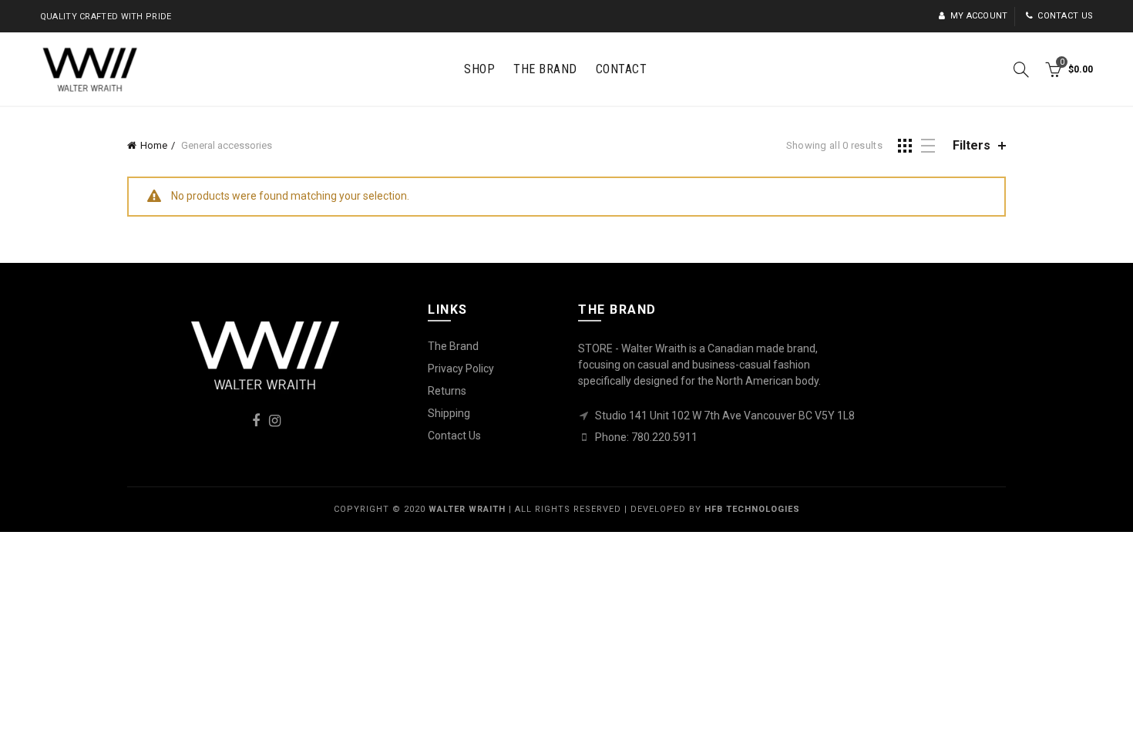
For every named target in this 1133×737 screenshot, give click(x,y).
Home (153, 145)
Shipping (449, 413)
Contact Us (454, 435)
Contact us (1065, 16)
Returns (447, 391)
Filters (971, 145)
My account (978, 16)
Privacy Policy (461, 368)
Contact (621, 69)
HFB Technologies (752, 509)
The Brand (545, 69)
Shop (479, 69)
